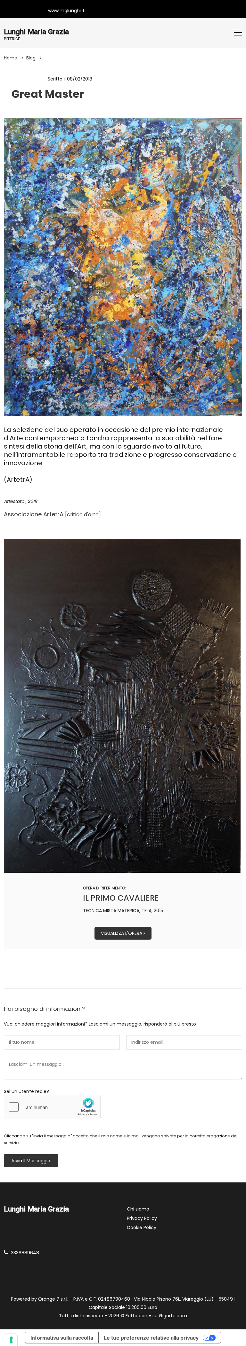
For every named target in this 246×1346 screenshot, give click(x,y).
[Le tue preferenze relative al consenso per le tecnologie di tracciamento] (11, 1340)
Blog (31, 58)
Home (10, 58)
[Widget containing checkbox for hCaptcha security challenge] (52, 1107)
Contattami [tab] (126, 977)
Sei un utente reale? (26, 1091)
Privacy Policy (142, 1218)
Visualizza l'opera (122, 933)
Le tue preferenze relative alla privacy (151, 1337)
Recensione (27, 79)
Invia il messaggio (31, 1161)
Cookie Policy (141, 1227)
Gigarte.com (173, 1315)
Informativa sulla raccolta (61, 1337)
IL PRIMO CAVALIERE (121, 898)
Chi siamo (138, 1209)
